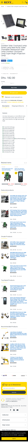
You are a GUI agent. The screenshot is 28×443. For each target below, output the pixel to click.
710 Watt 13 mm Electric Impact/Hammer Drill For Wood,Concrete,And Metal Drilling (17, 359)
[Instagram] (14, 410)
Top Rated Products (8, 280)
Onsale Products (6, 236)
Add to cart (15, 92)
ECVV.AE (2, 43)
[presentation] (24, 163)
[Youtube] (17, 410)
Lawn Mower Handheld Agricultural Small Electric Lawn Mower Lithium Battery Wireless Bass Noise (18, 334)
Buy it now (14, 87)
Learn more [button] (21, 435)
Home (2, 6)
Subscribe (14, 392)
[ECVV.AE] (8, 2)
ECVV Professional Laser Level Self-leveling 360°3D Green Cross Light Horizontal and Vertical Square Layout (7, 169)
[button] (5, 184)
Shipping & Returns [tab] (18, 106)
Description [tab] (5, 106)
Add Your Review (4, 58)
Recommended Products (9, 327)
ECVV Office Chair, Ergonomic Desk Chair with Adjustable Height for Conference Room (17, 243)
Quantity (3, 81)
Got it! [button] (14, 438)
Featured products (7, 190)
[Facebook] (10, 410)
